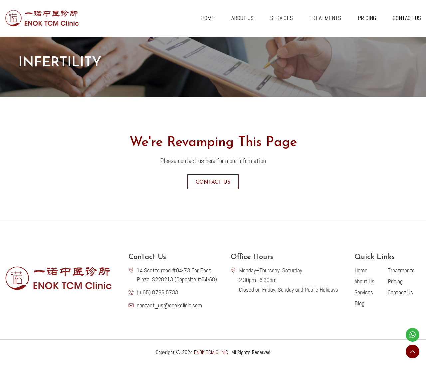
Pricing (367, 18)
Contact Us (407, 18)
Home (208, 18)
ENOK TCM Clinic (211, 352)
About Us (242, 18)
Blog (359, 303)
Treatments (325, 18)
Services (281, 18)
